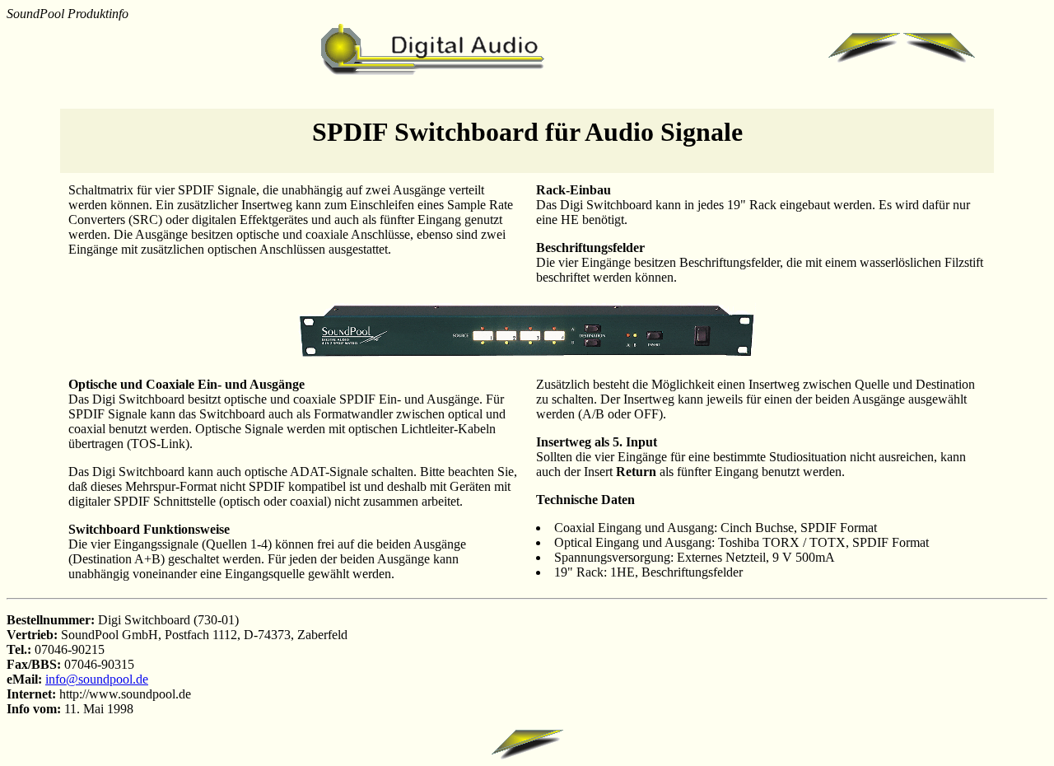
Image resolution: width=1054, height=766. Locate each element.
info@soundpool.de (96, 679)
